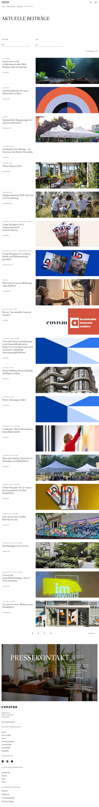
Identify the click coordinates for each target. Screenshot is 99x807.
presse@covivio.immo (76, 667)
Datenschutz (5, 794)
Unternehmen (6, 772)
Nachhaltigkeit (6, 747)
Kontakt (4, 732)
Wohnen (4, 775)
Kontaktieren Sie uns (8, 722)
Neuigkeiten (5, 750)
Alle (3, 44)
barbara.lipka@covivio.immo (78, 688)
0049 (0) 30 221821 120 (79, 686)
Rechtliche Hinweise (8, 801)
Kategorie (5, 39)
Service (4, 738)
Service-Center (6, 735)
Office (3, 778)
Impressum (5, 790)
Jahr (36, 39)
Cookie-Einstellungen (8, 798)
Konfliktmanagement (8, 741)
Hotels (3, 782)
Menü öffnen (95, 2)
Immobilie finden (7, 744)
